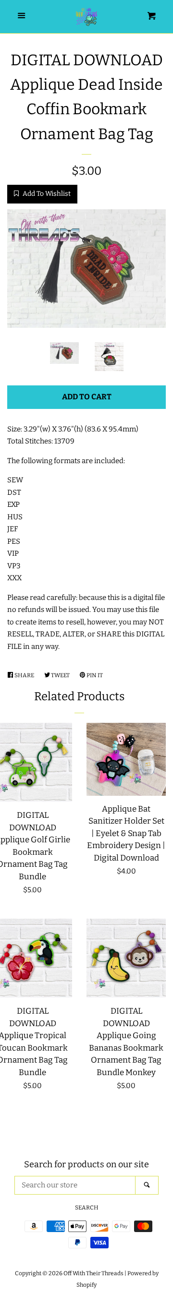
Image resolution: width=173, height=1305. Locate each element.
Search (87, 1207)
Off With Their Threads (93, 1273)
